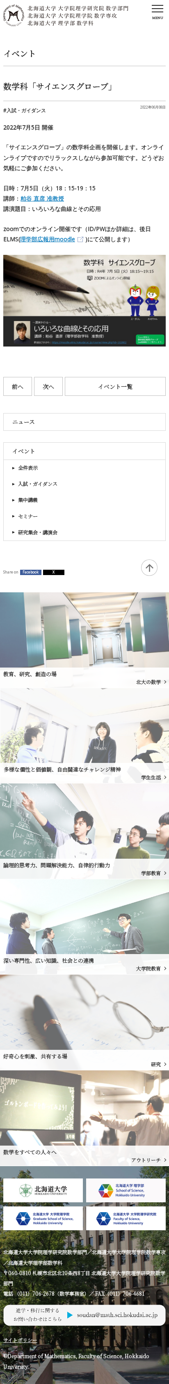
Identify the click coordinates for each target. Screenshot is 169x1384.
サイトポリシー (20, 1339)
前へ (17, 386)
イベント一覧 (115, 386)
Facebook (31, 572)
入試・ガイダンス (37, 484)
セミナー (28, 516)
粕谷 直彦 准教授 (42, 198)
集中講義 (28, 500)
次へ (48, 386)
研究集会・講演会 (37, 532)
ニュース (23, 422)
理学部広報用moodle (47, 239)
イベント (23, 451)
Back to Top (149, 567)
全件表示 (28, 467)
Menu (157, 17)
